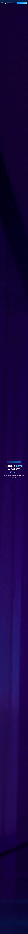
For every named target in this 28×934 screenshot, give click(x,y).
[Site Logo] (8, 3)
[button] (2, 3)
